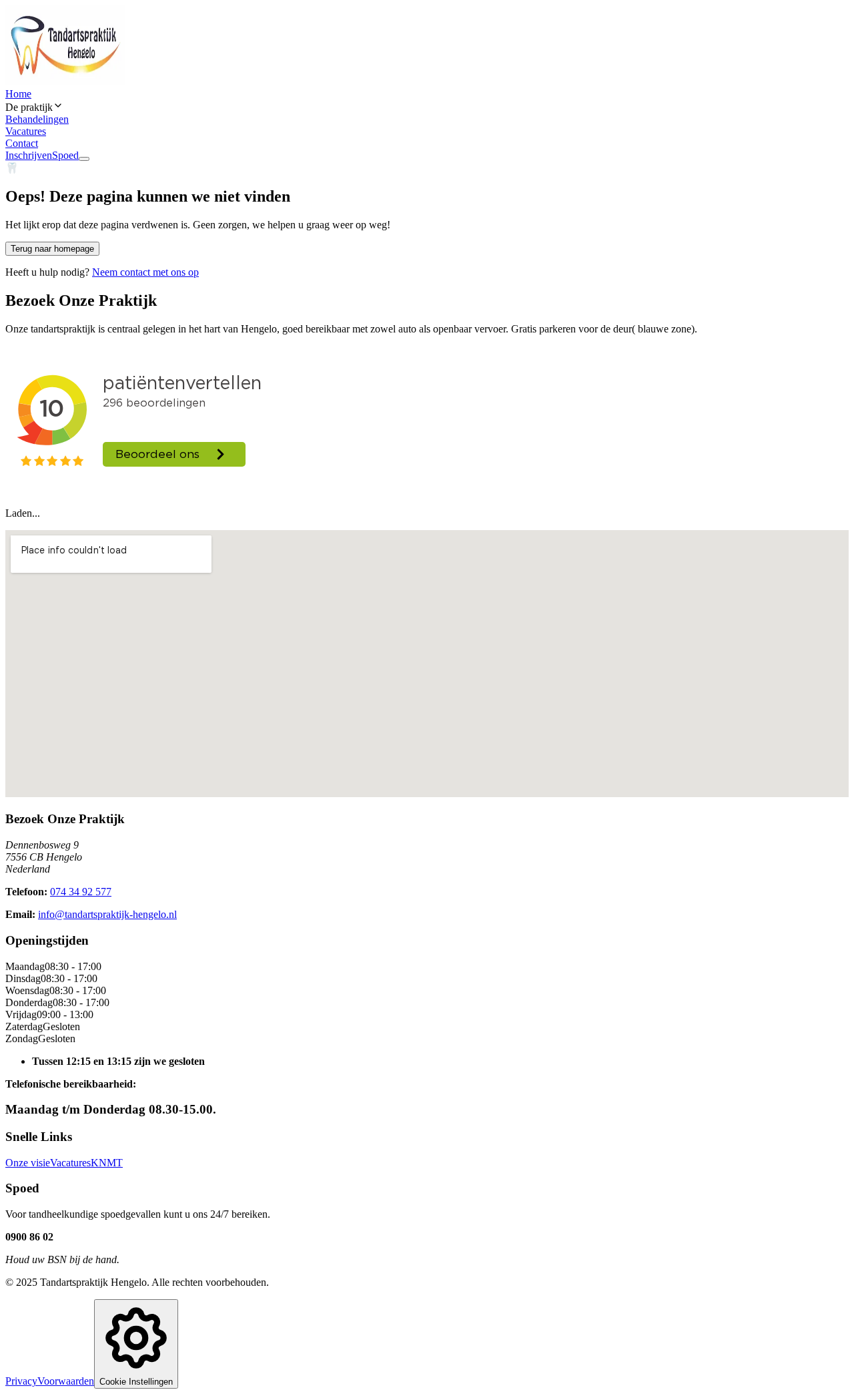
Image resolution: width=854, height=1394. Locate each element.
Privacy (21, 1381)
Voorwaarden (65, 1381)
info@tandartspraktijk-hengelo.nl (107, 914)
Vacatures (25, 131)
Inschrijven (28, 155)
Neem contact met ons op (145, 272)
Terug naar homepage (52, 249)
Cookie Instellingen (136, 1382)
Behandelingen (37, 119)
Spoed (65, 155)
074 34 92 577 (80, 891)
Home (18, 93)
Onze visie (27, 1162)
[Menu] (84, 159)
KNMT (107, 1162)
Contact (21, 143)
